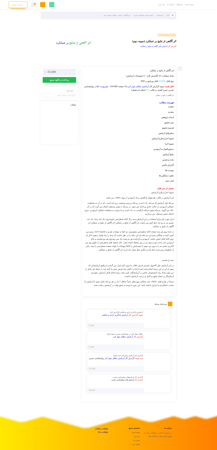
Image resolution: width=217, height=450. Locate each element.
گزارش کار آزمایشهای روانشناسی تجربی (127, 377)
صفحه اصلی (136, 432)
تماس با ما (136, 440)
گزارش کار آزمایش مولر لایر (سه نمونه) (128, 355)
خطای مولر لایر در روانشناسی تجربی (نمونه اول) (125, 334)
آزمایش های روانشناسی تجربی (143, 15)
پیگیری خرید (136, 444)
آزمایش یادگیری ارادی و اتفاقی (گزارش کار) (126, 312)
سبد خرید (137, 436)
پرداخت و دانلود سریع (59, 80)
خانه (167, 15)
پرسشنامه (160, 15)
